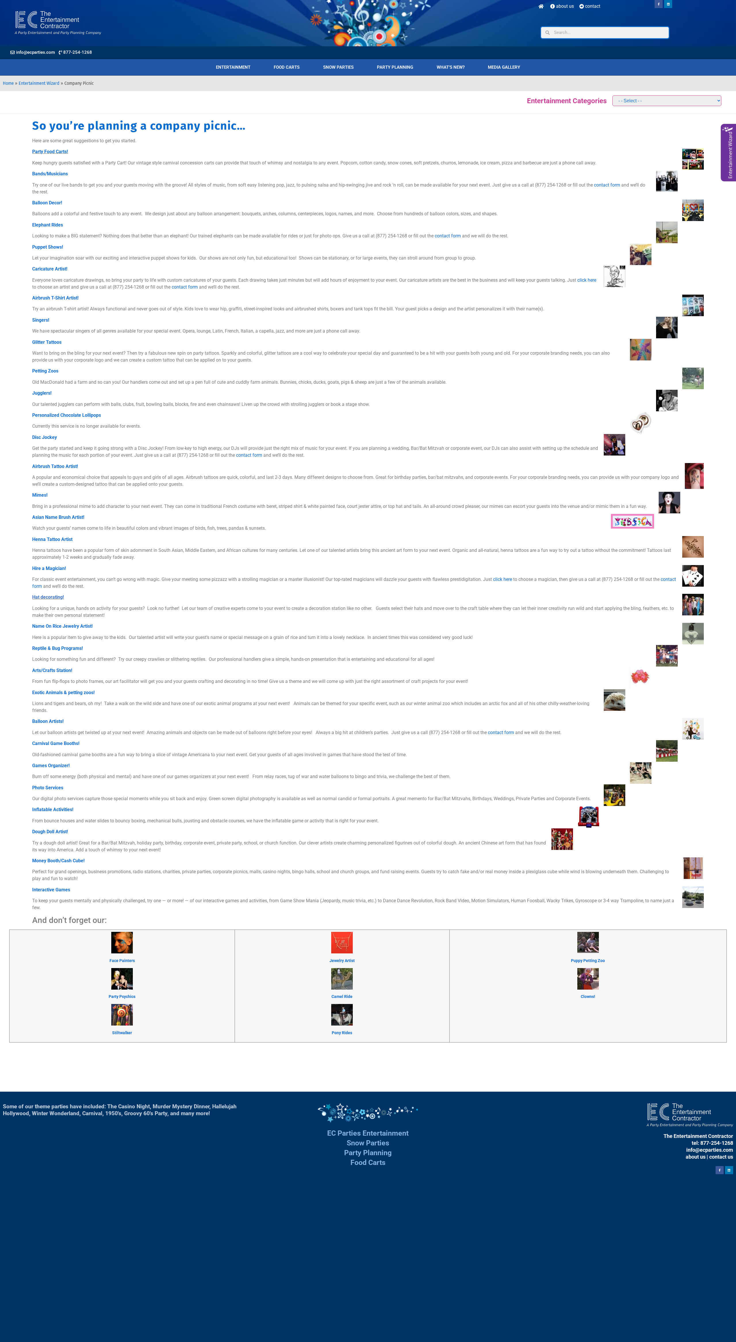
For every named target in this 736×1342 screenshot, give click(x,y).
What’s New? (451, 67)
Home (8, 83)
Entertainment (233, 67)
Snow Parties (338, 67)
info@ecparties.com (709, 1150)
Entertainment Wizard (39, 83)
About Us (564, 6)
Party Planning (395, 67)
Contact (592, 6)
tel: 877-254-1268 (712, 1143)
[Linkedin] (668, 4)
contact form (607, 185)
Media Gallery (504, 67)
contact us (721, 1157)
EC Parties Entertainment (368, 1133)
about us (696, 1157)
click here (586, 280)
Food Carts (287, 67)
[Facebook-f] (659, 4)
